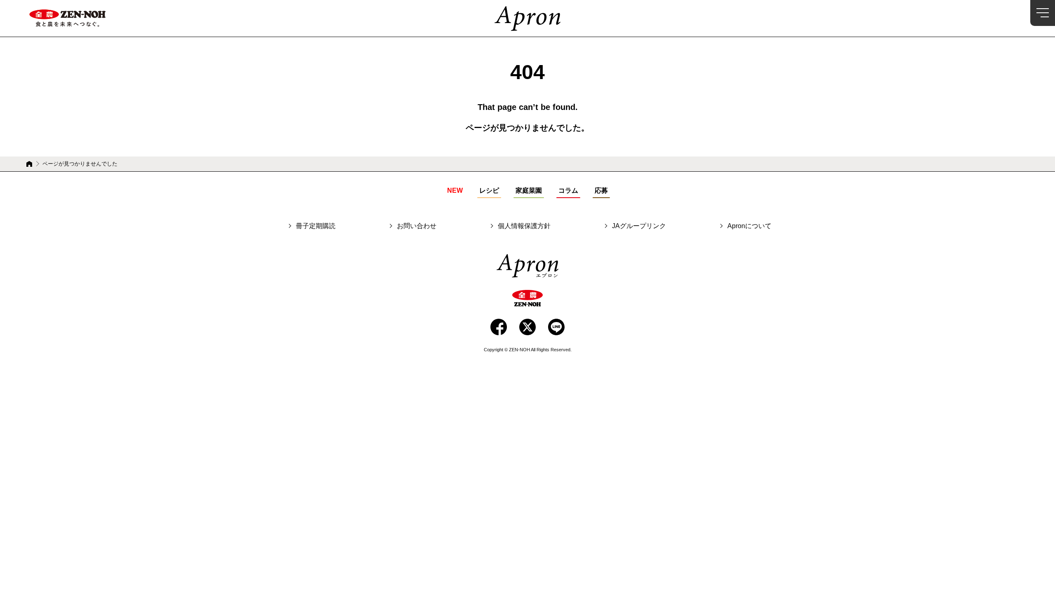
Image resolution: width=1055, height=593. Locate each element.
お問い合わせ (416, 226)
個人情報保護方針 (524, 226)
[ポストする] (527, 327)
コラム (568, 190)
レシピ (489, 190)
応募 (601, 190)
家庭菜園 (529, 190)
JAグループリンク (639, 226)
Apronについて (749, 226)
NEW (455, 190)
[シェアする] (498, 327)
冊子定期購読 (315, 226)
